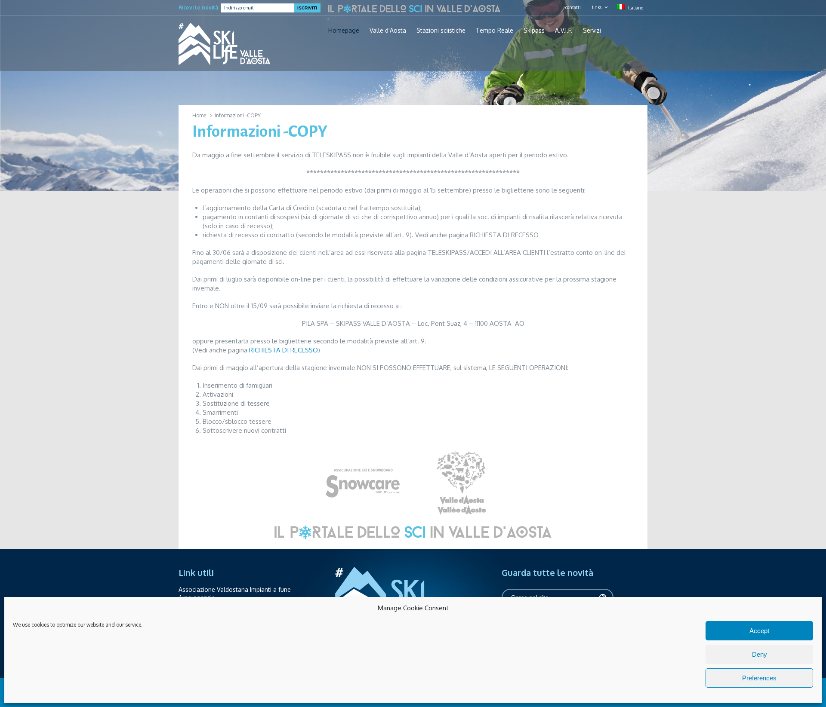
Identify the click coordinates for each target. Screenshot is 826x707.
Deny (759, 654)
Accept (759, 630)
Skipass (534, 30)
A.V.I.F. (564, 30)
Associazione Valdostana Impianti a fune (235, 589)
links (596, 7)
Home (199, 115)
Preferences (759, 678)
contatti (573, 7)
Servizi (592, 30)
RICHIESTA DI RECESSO (283, 350)
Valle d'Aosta (388, 30)
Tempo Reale (494, 30)
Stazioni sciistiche (440, 30)
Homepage (343, 30)
